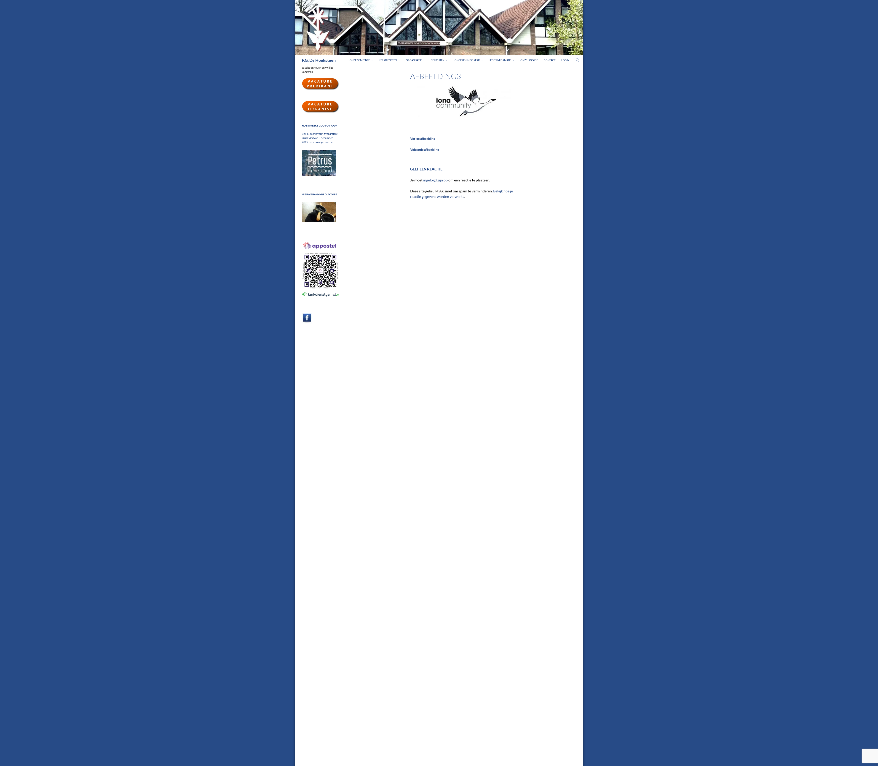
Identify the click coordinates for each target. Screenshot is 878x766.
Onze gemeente (360, 60)
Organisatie (414, 60)
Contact (549, 60)
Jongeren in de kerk (466, 60)
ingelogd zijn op (435, 180)
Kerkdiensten (388, 60)
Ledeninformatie (500, 60)
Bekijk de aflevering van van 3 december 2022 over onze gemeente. (319, 138)
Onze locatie (529, 60)
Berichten (437, 60)
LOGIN (565, 60)
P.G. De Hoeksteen (319, 60)
